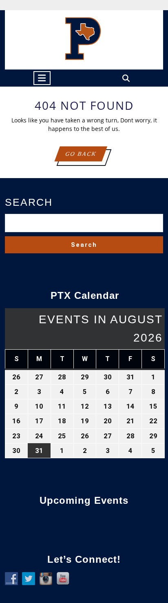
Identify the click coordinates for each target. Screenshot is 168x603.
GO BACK (85, 155)
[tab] (42, 78)
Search (29, 202)
